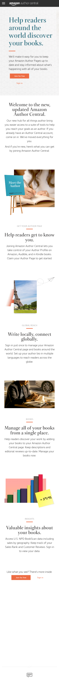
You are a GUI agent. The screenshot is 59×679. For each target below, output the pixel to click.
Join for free (19, 76)
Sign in (19, 83)
